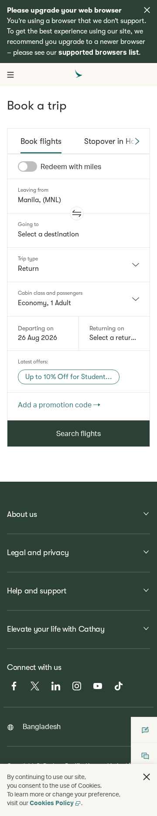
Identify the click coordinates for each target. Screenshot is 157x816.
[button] (77, 213)
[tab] (41, 141)
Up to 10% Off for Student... (68, 377)
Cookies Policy (52, 802)
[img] (147, 10)
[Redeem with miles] (27, 166)
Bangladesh (42, 726)
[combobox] (78, 264)
